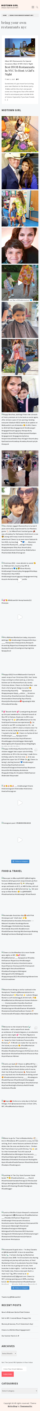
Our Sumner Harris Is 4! (10, 1336)
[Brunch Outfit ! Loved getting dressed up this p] (20, 728)
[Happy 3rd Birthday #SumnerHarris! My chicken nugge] (20, 766)
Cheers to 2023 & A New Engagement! (16, 1330)
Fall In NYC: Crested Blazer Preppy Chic (16, 1318)
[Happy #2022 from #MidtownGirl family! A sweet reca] (20, 691)
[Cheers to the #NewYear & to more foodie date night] (20, 969)
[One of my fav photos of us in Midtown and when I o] (20, 171)
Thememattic (26, 1406)
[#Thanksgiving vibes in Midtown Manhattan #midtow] (20, 134)
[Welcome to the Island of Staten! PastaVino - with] (20, 1043)
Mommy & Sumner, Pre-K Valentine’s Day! (17, 1324)
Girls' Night (28, 64)
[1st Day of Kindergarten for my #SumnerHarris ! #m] (20, 283)
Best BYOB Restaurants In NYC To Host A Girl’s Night (20, 70)
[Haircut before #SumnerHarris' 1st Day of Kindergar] (20, 320)
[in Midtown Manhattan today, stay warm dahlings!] (20, 654)
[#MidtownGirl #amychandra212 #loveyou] (20, 617)
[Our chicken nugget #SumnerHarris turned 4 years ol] (20, 543)
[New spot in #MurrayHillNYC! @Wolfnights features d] (20, 895)
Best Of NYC (18, 64)
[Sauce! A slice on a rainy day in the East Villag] (20, 1118)
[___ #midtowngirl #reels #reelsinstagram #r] (20, 803)
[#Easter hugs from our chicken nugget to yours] (20, 394)
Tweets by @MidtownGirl (11, 1297)
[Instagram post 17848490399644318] (20, 840)
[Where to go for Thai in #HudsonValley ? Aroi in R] (20, 1155)
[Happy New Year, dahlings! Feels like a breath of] (20, 431)
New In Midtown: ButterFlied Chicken (16, 1312)
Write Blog (12, 1406)
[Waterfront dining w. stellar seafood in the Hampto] (20, 1006)
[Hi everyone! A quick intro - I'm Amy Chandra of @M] (20, 1266)
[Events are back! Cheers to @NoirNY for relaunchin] (20, 1081)
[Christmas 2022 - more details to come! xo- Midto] (20, 580)
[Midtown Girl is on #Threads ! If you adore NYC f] (20, 357)
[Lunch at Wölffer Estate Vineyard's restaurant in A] (20, 1229)
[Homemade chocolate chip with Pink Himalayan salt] (20, 932)
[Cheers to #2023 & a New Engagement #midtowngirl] (20, 468)
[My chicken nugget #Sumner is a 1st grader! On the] (20, 208)
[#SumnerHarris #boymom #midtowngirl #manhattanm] (20, 506)
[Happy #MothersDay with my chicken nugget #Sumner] (20, 246)
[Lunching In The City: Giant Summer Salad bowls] (20, 1192)
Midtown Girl (9, 5)
